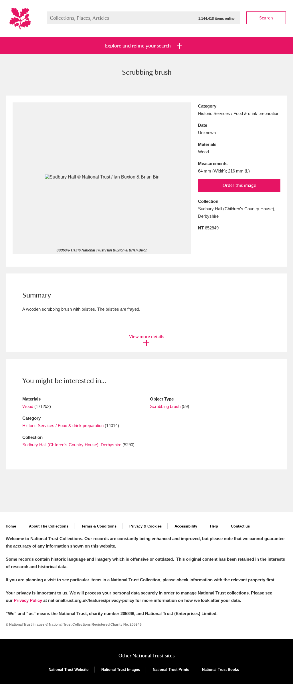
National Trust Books (220, 669)
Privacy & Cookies (145, 526)
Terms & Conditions (98, 526)
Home (11, 526)
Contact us (240, 526)
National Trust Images (120, 669)
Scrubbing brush (165, 406)
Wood (27, 406)
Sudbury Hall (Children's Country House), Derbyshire (71, 444)
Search (266, 18)
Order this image (239, 185)
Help (214, 526)
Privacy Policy (28, 600)
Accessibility (186, 526)
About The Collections (48, 526)
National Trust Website (68, 669)
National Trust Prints (171, 669)
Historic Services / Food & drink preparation (63, 425)
